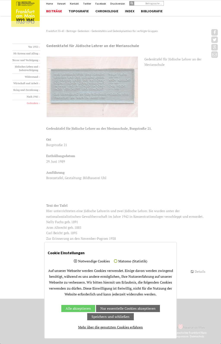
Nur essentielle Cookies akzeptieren (128, 308)
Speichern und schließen (110, 316)
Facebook (100, 3)
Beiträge (54, 11)
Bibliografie (152, 11)
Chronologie (106, 11)
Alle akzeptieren (78, 308)
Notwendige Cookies (94, 261)
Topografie (79, 11)
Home (49, 3)
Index (129, 11)
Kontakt (74, 3)
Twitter (87, 3)
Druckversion (117, 3)
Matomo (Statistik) (132, 261)
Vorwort (61, 3)
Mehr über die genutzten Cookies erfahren (110, 327)
